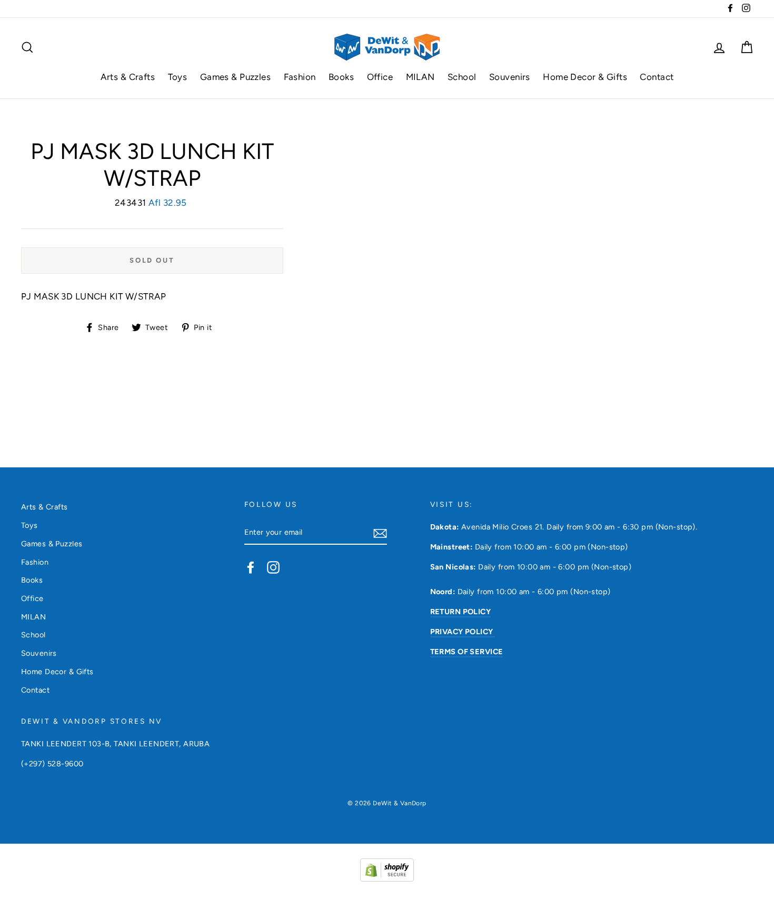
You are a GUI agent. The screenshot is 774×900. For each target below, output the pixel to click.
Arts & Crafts (128, 77)
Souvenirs (509, 77)
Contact (656, 77)
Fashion (300, 77)
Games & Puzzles (235, 77)
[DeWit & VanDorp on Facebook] (250, 567)
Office (380, 77)
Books (341, 77)
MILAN (420, 77)
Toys (177, 77)
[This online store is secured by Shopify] (387, 878)
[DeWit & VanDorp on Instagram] (273, 567)
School (462, 77)
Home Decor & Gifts (585, 77)
